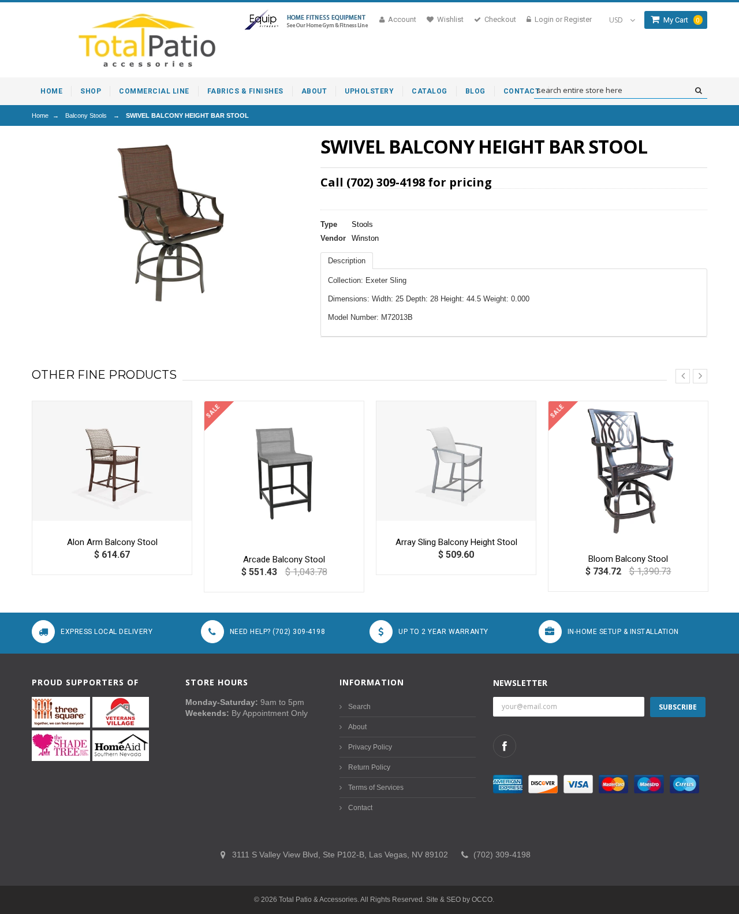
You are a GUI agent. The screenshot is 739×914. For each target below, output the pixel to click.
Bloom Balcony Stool (628, 559)
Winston (365, 238)
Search (359, 707)
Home (40, 115)
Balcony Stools (86, 115)
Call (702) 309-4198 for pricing (406, 182)
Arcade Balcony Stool (284, 559)
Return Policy (369, 767)
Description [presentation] (346, 260)
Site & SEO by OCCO (459, 900)
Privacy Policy (370, 747)
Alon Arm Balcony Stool (112, 542)
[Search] (698, 90)
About (357, 727)
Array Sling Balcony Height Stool (456, 542)
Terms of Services (376, 788)
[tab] (346, 260)
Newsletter (520, 682)
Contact (360, 808)
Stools (362, 224)
